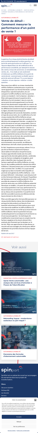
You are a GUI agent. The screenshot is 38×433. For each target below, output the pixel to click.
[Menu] (34, 5)
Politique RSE (5, 390)
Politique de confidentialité (23, 430)
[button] (35, 400)
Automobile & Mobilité (15, 10)
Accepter (19, 417)
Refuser (19, 421)
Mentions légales (12, 430)
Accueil (3, 10)
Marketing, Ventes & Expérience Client (17, 278)
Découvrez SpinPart (7, 387)
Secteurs (4, 395)
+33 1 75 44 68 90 (8, 1)
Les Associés (5, 393)
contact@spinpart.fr (21, 1)
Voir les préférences (19, 426)
